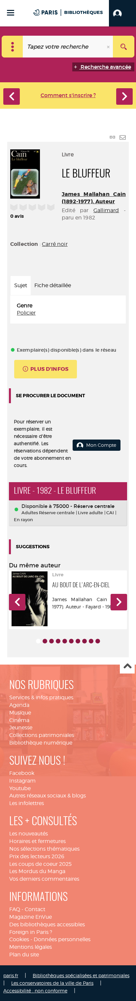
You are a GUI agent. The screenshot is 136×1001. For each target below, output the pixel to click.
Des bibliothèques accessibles (47, 924)
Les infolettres (26, 803)
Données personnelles (62, 939)
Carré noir (55, 244)
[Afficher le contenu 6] (71, 641)
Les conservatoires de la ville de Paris (52, 983)
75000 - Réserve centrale (84, 506)
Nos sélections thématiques (44, 849)
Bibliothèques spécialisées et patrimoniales (81, 975)
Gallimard (106, 210)
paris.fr (10, 975)
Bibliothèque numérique (40, 743)
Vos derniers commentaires (44, 879)
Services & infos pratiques (41, 697)
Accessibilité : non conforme (35, 990)
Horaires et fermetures (37, 841)
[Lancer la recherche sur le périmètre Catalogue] (123, 47)
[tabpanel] (68, 309)
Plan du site (24, 954)
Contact (35, 909)
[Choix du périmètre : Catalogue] (12, 47)
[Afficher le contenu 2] (45, 641)
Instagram (22, 781)
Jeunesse (20, 727)
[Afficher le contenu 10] (97, 641)
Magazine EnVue (30, 917)
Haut (127, 666)
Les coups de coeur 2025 (40, 864)
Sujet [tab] (20, 285)
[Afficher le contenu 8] (84, 641)
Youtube (20, 788)
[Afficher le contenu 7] (78, 641)
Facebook (21, 773)
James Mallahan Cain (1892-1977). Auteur (94, 198)
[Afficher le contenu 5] (64, 641)
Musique (20, 713)
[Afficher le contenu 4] (58, 641)
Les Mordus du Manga (37, 871)
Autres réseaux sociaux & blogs (47, 795)
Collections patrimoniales (41, 735)
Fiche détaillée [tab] (52, 285)
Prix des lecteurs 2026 (36, 856)
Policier (26, 313)
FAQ (14, 909)
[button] (122, 13)
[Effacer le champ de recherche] (109, 47)
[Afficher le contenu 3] (51, 641)
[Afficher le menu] (11, 13)
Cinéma (19, 720)
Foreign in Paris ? (30, 932)
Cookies (19, 939)
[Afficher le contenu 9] (91, 641)
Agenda (19, 705)
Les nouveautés (28, 833)
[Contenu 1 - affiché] (38, 641)
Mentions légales (30, 947)
